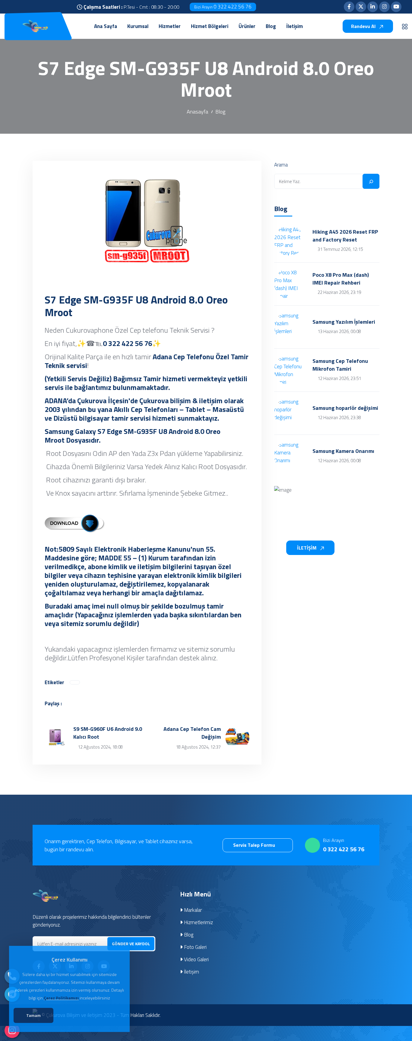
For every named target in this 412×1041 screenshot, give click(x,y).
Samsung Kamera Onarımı (343, 451)
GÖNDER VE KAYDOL (131, 943)
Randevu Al (364, 26)
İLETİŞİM (307, 547)
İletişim (191, 972)
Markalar (192, 910)
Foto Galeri (195, 947)
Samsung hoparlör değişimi (345, 408)
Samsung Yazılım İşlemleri (343, 322)
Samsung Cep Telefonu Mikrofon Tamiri (340, 365)
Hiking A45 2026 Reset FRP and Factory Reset (345, 236)
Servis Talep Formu (254, 845)
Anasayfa (197, 112)
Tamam (33, 1015)
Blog (220, 112)
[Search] (371, 181)
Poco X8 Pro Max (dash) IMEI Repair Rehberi (340, 279)
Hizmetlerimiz (198, 922)
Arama (281, 165)
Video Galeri (196, 959)
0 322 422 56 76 (223, 7)
